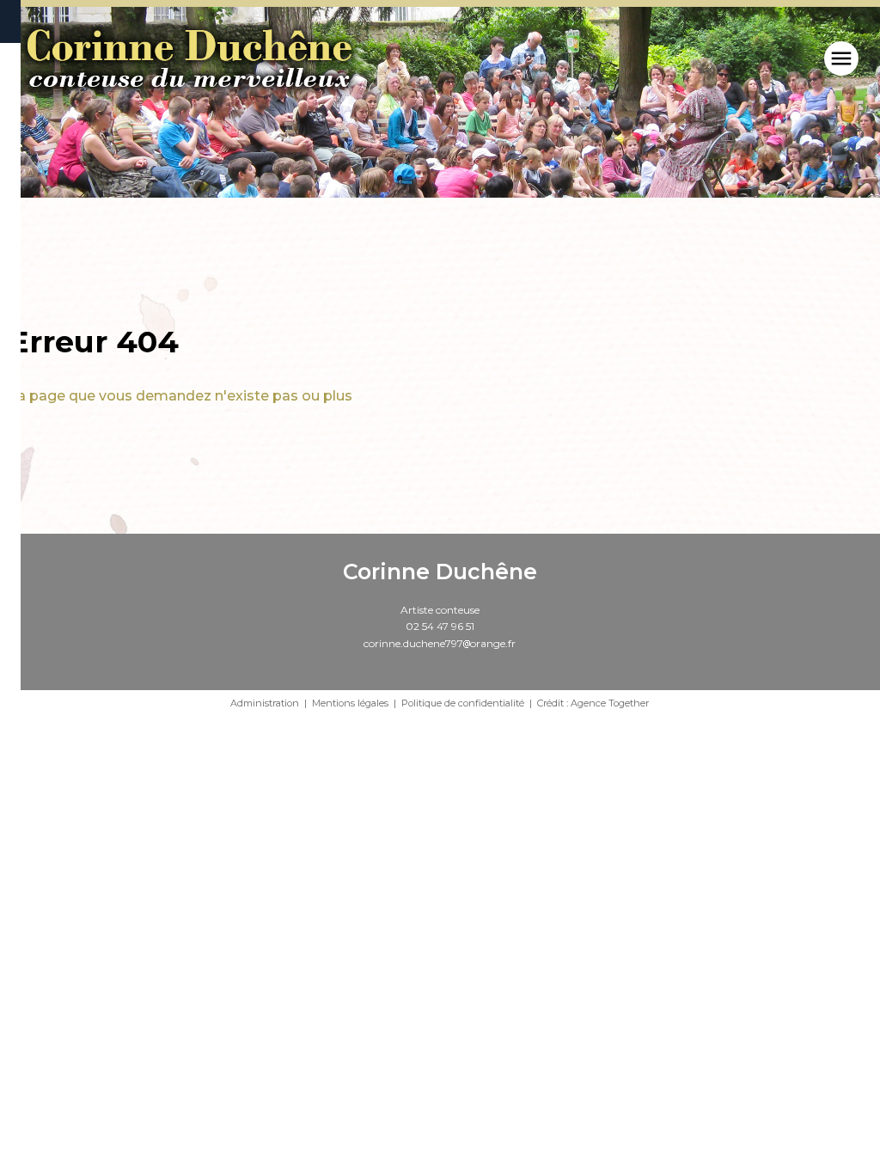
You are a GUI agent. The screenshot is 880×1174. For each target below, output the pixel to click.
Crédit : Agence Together (593, 703)
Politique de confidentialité (462, 703)
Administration (264, 703)
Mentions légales (350, 703)
